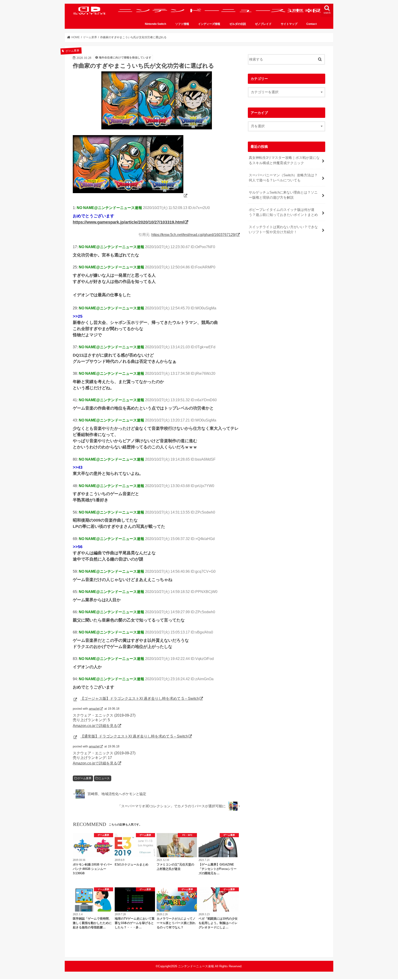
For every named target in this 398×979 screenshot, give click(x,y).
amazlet (94, 708)
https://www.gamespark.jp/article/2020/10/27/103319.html (128, 222)
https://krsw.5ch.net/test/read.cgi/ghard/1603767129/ (193, 234)
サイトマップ (289, 24)
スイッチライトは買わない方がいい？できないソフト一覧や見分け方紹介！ (283, 229)
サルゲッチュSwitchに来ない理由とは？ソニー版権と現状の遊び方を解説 (283, 195)
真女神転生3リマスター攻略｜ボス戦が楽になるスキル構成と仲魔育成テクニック (284, 160)
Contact (311, 24)
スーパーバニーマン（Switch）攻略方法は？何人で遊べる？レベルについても (283, 177)
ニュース (104, 778)
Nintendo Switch (155, 24)
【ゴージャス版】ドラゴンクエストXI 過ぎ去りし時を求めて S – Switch (139, 698)
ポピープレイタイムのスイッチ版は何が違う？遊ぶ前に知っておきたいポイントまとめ (283, 212)
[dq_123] (130, 195)
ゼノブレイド (263, 24)
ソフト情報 (182, 24)
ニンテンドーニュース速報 (196, 966)
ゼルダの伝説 (237, 24)
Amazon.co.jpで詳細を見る (95, 725)
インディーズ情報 (209, 24)
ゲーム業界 (84, 778)
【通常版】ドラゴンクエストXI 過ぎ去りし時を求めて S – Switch (134, 736)
